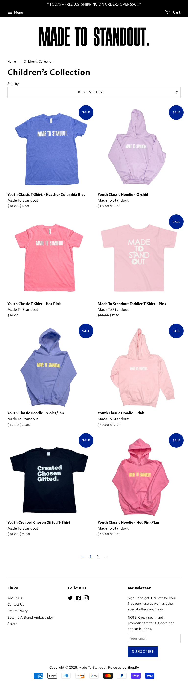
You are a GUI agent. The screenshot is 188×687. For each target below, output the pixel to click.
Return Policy (17, 611)
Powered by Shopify (123, 667)
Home (11, 62)
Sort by (13, 83)
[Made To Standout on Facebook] (78, 599)
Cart (176, 12)
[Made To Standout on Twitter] (70, 599)
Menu (18, 12)
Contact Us (15, 604)
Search (12, 624)
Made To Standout (92, 667)
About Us (14, 598)
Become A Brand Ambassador (30, 617)
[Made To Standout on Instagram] (86, 599)
